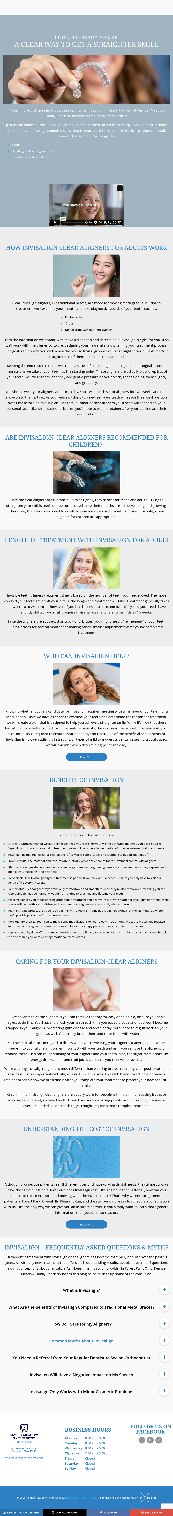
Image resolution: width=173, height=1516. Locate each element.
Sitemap (74, 1497)
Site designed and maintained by (119, 1497)
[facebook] (142, 1440)
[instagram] (158, 1440)
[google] (150, 1440)
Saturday (72, 1463)
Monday (71, 1438)
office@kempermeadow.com (24, 1458)
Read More (86, 757)
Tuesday (71, 1443)
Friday (69, 1458)
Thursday (72, 1453)
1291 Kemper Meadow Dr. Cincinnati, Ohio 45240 (23, 1450)
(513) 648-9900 (24, 1442)
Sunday (70, 1468)
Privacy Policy (89, 1497)
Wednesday (73, 1448)
